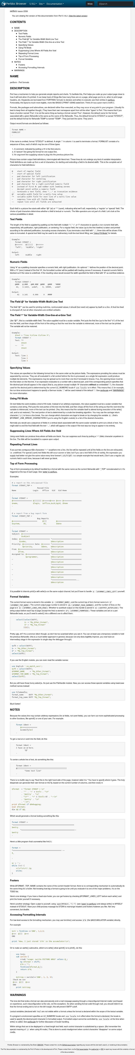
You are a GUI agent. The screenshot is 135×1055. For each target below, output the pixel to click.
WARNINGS (19, 70)
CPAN (25, 11)
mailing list (94, 1049)
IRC (102, 1049)
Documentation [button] (54, 3)
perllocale (104, 390)
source (20, 11)
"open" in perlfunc (88, 903)
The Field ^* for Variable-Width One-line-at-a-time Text (41, 42)
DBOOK (40, 1045)
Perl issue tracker (82, 1049)
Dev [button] (41, 3)
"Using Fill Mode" (100, 233)
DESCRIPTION (20, 30)
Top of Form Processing (28, 56)
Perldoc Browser (16, 3)
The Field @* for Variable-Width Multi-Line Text (38, 39)
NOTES (17, 61)
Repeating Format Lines (28, 53)
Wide (90, 3)
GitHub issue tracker (69, 1045)
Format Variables (25, 59)
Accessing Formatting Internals (31, 67)
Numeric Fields (24, 36)
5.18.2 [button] (32, 3)
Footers (21, 64)
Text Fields (23, 33)
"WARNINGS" (118, 390)
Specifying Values (25, 44)
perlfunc (111, 99)
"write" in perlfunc (49, 471)
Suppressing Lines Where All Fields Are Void (37, 50)
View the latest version (78, 15)
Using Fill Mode (24, 47)
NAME (17, 27)
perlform (13, 10)
